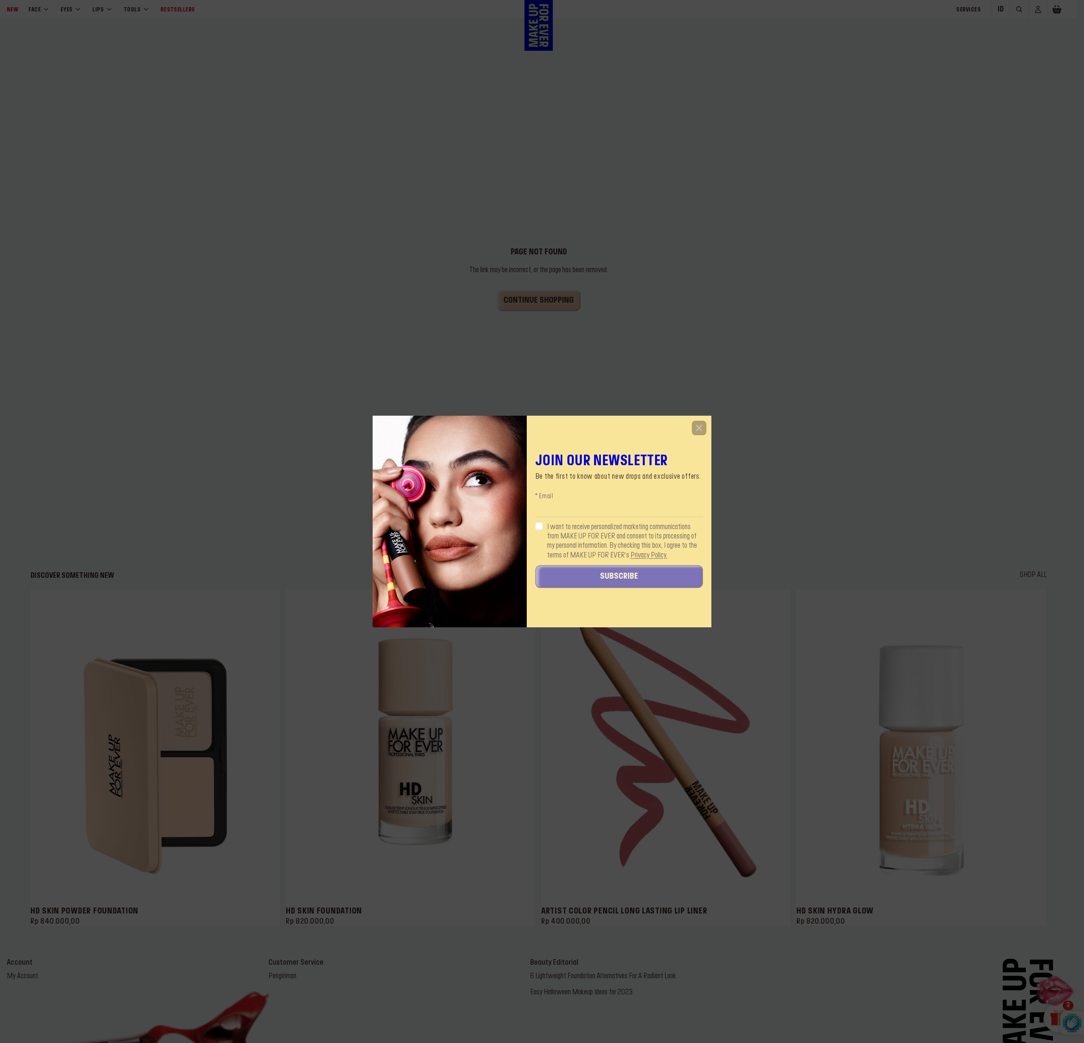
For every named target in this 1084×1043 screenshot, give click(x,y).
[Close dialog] (699, 428)
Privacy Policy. (648, 555)
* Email (544, 497)
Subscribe (619, 577)
